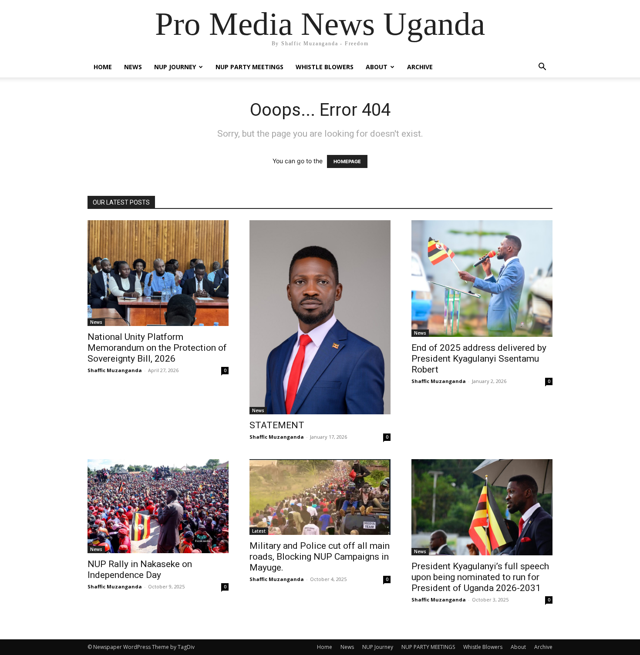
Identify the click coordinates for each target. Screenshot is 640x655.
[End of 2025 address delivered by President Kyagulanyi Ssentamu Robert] (481, 278)
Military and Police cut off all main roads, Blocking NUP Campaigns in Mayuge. (319, 557)
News (133, 67)
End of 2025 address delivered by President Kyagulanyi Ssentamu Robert (478, 359)
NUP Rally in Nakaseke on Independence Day (140, 569)
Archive (420, 67)
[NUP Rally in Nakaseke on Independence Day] (158, 506)
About (376, 67)
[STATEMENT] (320, 317)
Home (103, 67)
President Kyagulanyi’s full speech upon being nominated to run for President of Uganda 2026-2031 (480, 577)
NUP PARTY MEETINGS (249, 67)
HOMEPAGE (347, 161)
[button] (542, 68)
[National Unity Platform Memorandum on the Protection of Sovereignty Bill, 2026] (158, 273)
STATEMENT (276, 425)
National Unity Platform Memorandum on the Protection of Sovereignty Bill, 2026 (157, 348)
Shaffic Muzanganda (115, 370)
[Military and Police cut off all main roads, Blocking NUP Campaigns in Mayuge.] (320, 497)
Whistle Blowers (325, 67)
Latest (259, 531)
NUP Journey (175, 67)
